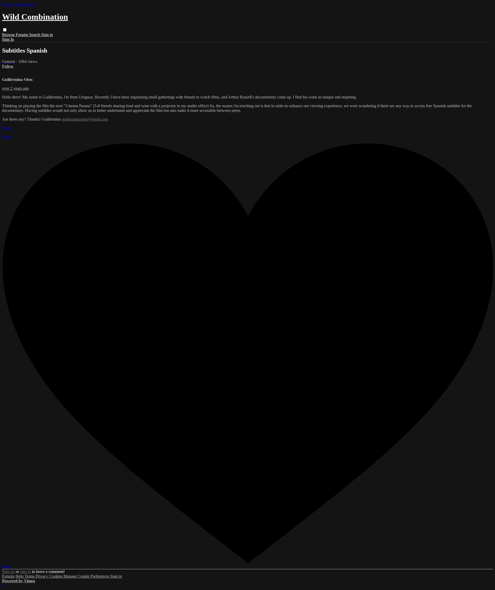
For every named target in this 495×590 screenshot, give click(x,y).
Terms (30, 576)
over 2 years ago (15, 88)
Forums (22, 34)
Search (35, 34)
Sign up (8, 571)
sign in (25, 571)
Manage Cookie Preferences (86, 576)
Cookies (56, 576)
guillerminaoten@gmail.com (85, 119)
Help (19, 576)
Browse (9, 34)
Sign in (47, 34)
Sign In (8, 39)
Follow (8, 66)
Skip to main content (19, 4)
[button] (4, 29)
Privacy (42, 576)
